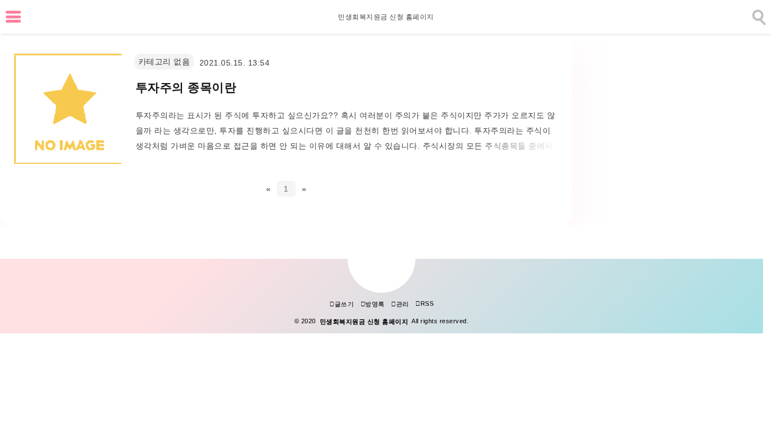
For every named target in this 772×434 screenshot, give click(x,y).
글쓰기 (341, 304)
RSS (424, 303)
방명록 (373, 304)
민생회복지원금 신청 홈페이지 (386, 17)
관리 (400, 304)
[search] (758, 15)
